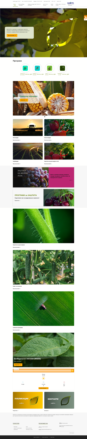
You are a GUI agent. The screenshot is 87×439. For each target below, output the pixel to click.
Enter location (16, 369)
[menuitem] (15, 5)
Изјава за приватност (37, 437)
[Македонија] (70, 3)
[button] (12, 35)
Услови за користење (45, 437)
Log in (53, 1)
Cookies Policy (52, 437)
